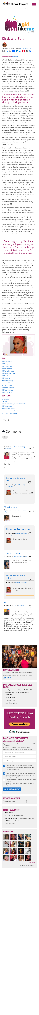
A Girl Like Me (7, 385)
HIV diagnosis (7, 366)
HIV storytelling (7, 381)
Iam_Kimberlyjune (25, 48)
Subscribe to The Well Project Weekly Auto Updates (20, 773)
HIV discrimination (8, 371)
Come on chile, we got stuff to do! (14, 815)
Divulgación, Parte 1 (10, 700)
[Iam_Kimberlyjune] (18, 44)
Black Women (9, 812)
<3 (5, 444)
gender (4, 401)
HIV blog (5, 364)
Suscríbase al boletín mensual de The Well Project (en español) (21, 780)
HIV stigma (6, 378)
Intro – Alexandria (10, 824)
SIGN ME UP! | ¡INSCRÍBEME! (12, 789)
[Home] (17, 4)
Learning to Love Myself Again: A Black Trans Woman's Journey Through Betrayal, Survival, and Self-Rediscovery (20, 692)
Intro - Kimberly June (11, 703)
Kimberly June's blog (9, 413)
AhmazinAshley (19, 556)
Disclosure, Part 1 (10, 697)
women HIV (6, 383)
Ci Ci (15, 605)
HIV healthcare (7, 392)
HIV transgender (7, 390)
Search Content (26, 8)
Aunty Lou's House (20, 510)
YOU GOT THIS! (12, 553)
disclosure (5, 399)
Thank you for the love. (18, 529)
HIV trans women (8, 388)
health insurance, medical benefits (13, 404)
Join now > (7, 678)
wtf (6, 602)
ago (8, 448)
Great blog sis (11, 507)
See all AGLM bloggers (28, 865)
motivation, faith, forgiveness (12, 411)
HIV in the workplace (9, 376)
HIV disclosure (7, 369)
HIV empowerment (8, 373)
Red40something (19, 447)
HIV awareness (7, 362)
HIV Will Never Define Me (12, 821)
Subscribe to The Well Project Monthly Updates (19, 765)
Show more (31, 863)
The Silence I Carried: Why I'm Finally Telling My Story (20, 818)
